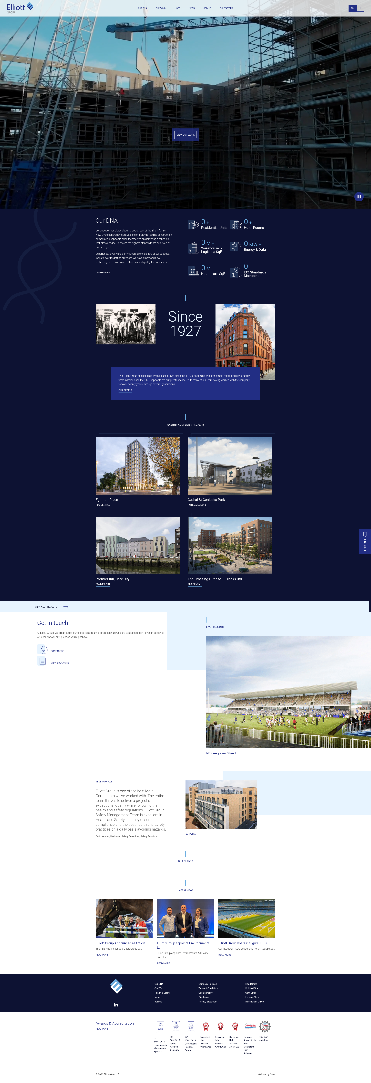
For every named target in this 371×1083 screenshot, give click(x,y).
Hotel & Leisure (197, 504)
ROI (352, 8)
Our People (125, 390)
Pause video (359, 196)
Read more (102, 1029)
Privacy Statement (208, 1001)
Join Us (207, 8)
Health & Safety (162, 992)
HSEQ (177, 8)
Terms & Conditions (208, 988)
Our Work (161, 8)
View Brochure (60, 662)
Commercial (103, 584)
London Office (252, 997)
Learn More (103, 272)
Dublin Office (251, 988)
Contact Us (226, 8)
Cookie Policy (206, 992)
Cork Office (251, 992)
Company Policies (208, 984)
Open (272, 1074)
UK (360, 8)
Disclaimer (204, 997)
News (192, 8)
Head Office (251, 984)
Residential (103, 504)
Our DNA (142, 8)
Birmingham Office (254, 1001)
